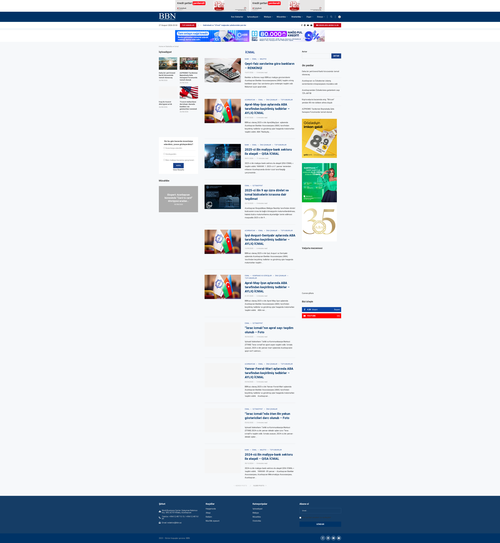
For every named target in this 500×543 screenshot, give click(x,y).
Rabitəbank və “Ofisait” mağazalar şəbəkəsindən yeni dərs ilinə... (227, 25)
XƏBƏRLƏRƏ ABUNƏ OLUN (328, 25)
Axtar (304, 51)
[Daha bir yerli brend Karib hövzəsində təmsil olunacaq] (168, 63)
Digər (309, 17)
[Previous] (198, 25)
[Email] (311, 25)
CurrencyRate (308, 293)
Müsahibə (281, 17)
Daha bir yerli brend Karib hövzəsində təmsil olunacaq (167, 75)
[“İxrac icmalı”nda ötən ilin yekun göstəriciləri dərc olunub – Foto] (223, 420)
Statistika (296, 17)
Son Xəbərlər (237, 17)
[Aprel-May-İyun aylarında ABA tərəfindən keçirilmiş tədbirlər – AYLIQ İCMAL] (223, 111)
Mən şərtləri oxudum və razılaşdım (316, 517)
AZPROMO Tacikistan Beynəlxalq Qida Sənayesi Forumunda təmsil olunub (189, 76)
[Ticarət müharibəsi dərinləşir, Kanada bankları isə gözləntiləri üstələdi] (189, 92)
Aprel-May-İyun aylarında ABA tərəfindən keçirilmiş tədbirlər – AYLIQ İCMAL (267, 109)
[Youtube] (308, 25)
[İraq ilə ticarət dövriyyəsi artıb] (168, 92)
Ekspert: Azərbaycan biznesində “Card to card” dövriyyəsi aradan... (178, 197)
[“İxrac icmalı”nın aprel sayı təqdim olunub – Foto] (223, 334)
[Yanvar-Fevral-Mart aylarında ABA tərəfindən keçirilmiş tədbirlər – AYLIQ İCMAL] (223, 375)
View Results (178, 170)
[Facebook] (301, 25)
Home (161, 46)
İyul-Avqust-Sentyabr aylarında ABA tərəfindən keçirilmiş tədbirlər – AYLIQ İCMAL (270, 240)
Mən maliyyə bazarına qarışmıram (180, 160)
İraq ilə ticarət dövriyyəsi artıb (165, 103)
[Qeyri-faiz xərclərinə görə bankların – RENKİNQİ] (223, 70)
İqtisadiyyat (252, 17)
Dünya (320, 17)
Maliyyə (267, 17)
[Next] (201, 25)
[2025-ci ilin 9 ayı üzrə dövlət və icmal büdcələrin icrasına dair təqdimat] (223, 197)
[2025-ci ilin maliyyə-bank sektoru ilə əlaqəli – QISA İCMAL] (223, 156)
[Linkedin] (305, 25)
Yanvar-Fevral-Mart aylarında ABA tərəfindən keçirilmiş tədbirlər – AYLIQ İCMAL (269, 373)
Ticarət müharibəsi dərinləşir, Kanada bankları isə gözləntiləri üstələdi (188, 105)
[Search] (331, 17)
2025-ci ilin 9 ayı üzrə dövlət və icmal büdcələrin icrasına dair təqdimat (267, 195)
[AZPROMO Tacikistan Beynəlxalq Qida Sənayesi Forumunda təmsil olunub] (189, 63)
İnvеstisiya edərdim (174, 148)
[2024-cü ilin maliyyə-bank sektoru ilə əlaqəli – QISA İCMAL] (223, 461)
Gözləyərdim (171, 154)
